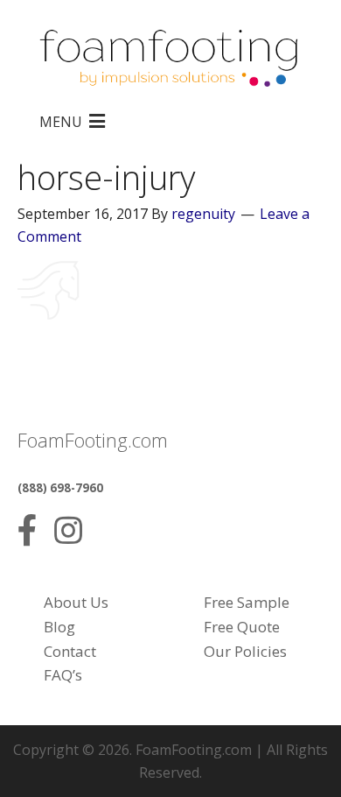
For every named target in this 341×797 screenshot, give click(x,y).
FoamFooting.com (194, 749)
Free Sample (246, 602)
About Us (76, 602)
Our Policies (245, 651)
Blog (59, 627)
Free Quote (242, 627)
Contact (70, 651)
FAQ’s (63, 675)
